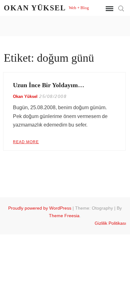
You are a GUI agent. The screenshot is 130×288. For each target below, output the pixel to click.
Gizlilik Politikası (110, 223)
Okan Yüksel (35, 8)
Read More (26, 142)
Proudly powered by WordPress (39, 208)
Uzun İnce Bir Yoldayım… (48, 85)
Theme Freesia (64, 215)
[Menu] (109, 9)
